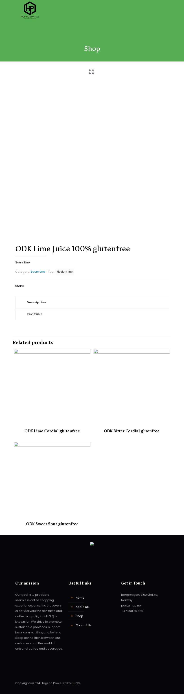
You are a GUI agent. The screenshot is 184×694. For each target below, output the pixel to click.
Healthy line (64, 272)
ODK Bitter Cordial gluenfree (132, 431)
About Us (82, 607)
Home (80, 597)
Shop (79, 616)
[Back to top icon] (164, 683)
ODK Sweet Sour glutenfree (52, 524)
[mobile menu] (161, 10)
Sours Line (38, 271)
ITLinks (76, 683)
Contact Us (84, 625)
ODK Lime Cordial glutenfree (52, 431)
